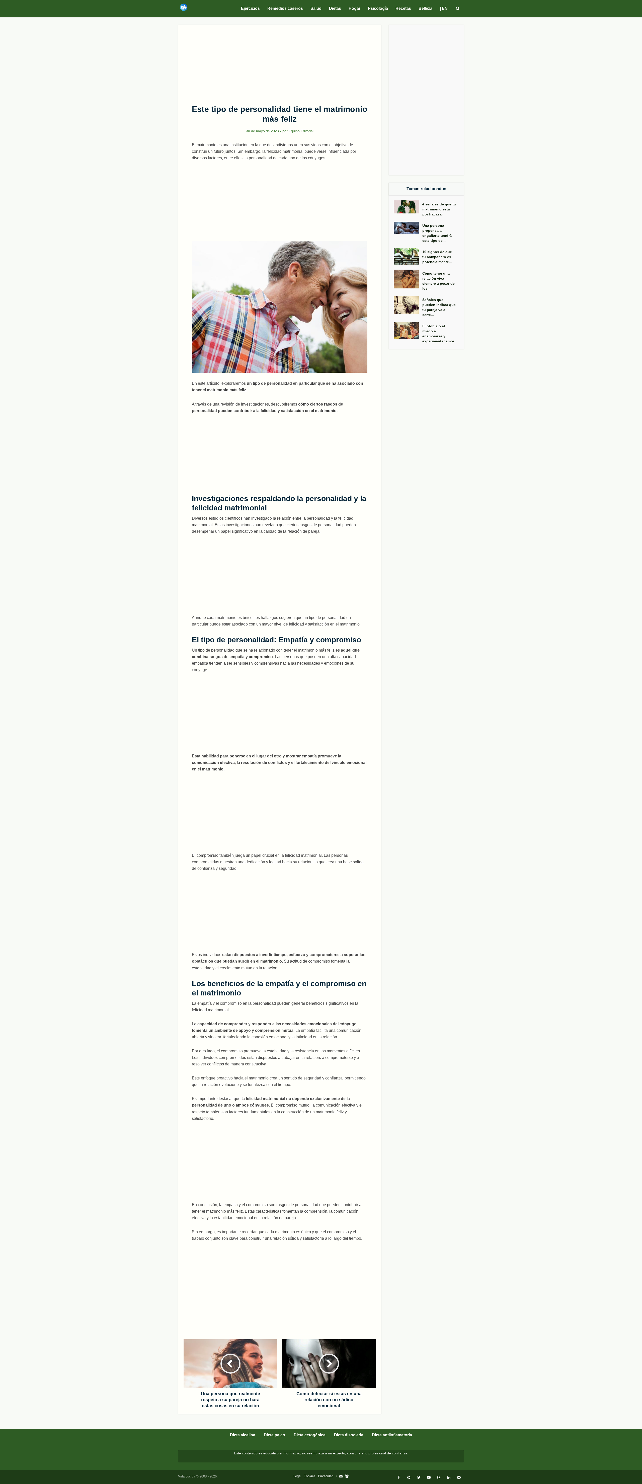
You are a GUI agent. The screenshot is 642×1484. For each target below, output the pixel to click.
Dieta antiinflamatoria (392, 1435)
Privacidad (325, 1476)
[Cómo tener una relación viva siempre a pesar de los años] (408, 279)
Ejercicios (250, 8)
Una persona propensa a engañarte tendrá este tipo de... (437, 233)
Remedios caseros (285, 8)
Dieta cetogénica (310, 1435)
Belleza (425, 8)
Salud (316, 8)
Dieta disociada (348, 1435)
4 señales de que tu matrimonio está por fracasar (439, 209)
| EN (444, 8)
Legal (297, 1476)
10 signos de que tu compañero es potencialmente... (437, 257)
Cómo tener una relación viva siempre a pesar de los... (438, 280)
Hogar (354, 8)
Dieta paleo (274, 1435)
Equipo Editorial (301, 131)
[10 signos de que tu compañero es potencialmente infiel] (408, 256)
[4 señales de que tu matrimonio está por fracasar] (408, 206)
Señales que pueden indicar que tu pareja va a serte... (439, 307)
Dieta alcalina (242, 1435)
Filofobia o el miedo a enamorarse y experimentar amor (438, 333)
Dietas (335, 8)
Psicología (378, 8)
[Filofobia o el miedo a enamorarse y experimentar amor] (408, 330)
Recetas (403, 8)
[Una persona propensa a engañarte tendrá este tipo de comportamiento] (408, 228)
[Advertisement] (279, 62)
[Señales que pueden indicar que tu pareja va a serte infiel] (408, 305)
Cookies (309, 1476)
